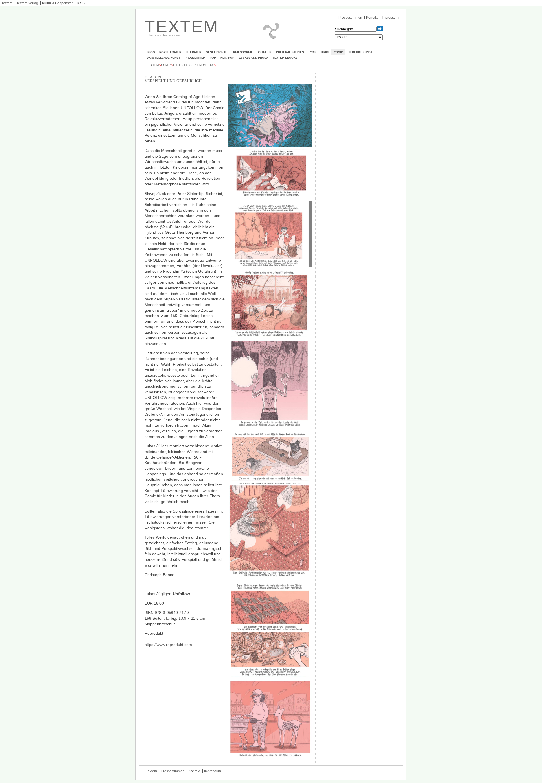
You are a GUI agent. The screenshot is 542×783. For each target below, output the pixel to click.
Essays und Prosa (253, 57)
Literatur (193, 52)
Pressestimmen (350, 17)
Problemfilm (195, 57)
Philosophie (243, 52)
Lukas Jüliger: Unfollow (193, 65)
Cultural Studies (290, 52)
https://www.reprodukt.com (168, 644)
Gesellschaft (217, 52)
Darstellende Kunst (163, 57)
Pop (213, 57)
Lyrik (313, 52)
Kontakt (372, 17)
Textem (6, 3)
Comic (338, 52)
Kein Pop (227, 57)
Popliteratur (170, 52)
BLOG (151, 52)
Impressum (390, 17)
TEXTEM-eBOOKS (285, 57)
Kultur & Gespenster (57, 3)
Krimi (325, 52)
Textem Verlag (27, 3)
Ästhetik (264, 52)
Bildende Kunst (360, 52)
